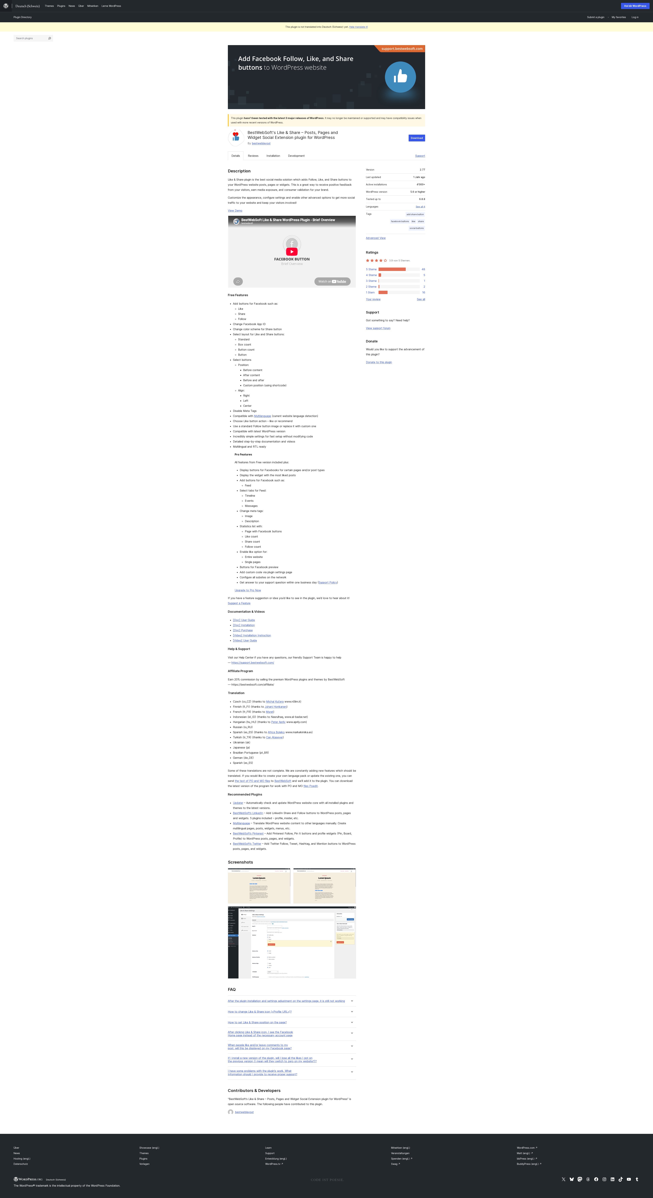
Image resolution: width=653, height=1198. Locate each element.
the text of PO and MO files (252, 781)
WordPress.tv (274, 1163)
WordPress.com (527, 1147)
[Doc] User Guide (244, 620)
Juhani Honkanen (276, 706)
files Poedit (311, 786)
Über (16, 1147)
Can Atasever (274, 737)
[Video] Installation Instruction (252, 635)
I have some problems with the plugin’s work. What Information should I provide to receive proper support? (262, 1072)
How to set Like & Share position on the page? (257, 1022)
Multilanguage (262, 416)
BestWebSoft (282, 781)
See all (421, 299)
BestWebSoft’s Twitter (247, 843)
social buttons (417, 228)
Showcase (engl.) (149, 1147)
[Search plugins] (49, 38)
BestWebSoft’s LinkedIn (248, 813)
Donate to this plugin (379, 362)
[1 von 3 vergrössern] (286, 872)
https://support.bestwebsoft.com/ (252, 662)
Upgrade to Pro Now (248, 590)
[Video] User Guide (245, 640)
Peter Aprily (278, 722)
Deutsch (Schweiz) (56, 1179)
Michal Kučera (275, 701)
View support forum (378, 328)
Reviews (253, 155)
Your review (373, 299)
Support (420, 155)
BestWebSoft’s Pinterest (248, 833)
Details (235, 155)
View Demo (235, 210)
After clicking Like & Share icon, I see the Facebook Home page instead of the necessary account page (260, 1034)
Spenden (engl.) (402, 1158)
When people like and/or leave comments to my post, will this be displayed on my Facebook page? (260, 1046)
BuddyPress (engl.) (529, 1163)
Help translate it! (358, 26)
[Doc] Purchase (243, 630)
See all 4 (420, 206)
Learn (268, 1147)
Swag (395, 1163)
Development (296, 155)
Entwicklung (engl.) (276, 1158)
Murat (269, 711)
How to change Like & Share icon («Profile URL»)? (260, 1011)
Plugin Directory (23, 17)
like (413, 221)
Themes (144, 1153)
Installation (273, 155)
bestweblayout (261, 143)
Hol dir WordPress (635, 5)
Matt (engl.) (525, 1153)
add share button (415, 214)
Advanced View (376, 238)
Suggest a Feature (239, 603)
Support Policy (328, 582)
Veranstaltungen (400, 1153)
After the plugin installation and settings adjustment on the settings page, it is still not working (286, 1001)
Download (417, 137)
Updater (238, 803)
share (421, 221)
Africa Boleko (276, 732)
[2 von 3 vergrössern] (351, 872)
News (17, 1153)
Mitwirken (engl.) (400, 1147)
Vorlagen (144, 1163)
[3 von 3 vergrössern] (351, 911)
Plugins (143, 1158)
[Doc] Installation (244, 625)
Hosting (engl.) (22, 1158)
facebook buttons (400, 221)
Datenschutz (21, 1163)
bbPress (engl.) (527, 1158)
